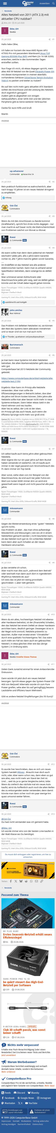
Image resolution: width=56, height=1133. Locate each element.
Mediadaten (26, 1121)
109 (7, 989)
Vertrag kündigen (8, 1124)
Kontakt (16, 1121)
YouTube (33, 1103)
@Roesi (20, 772)
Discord (21, 1092)
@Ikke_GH (6, 828)
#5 (53, 320)
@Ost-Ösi (6, 818)
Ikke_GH (7, 22)
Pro (24, 240)
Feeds (8, 1092)
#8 (53, 519)
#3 (53, 216)
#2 (53, 182)
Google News (27, 1098)
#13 (53, 814)
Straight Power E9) (45, 71)
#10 (53, 614)
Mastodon (10, 1103)
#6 (53, 355)
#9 (53, 562)
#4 (53, 248)
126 (7, 1037)
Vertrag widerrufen (41, 1121)
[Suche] (53, 3)
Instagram (45, 1098)
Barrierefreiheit (24, 1124)
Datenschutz (37, 1124)
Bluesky (35, 1092)
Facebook (10, 1098)
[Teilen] (49, 39)
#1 (53, 39)
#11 (53, 664)
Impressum (6, 1121)
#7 (53, 449)
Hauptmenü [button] (5, 3)
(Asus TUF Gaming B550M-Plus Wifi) (25, 55)
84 (6, 942)
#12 (53, 764)
